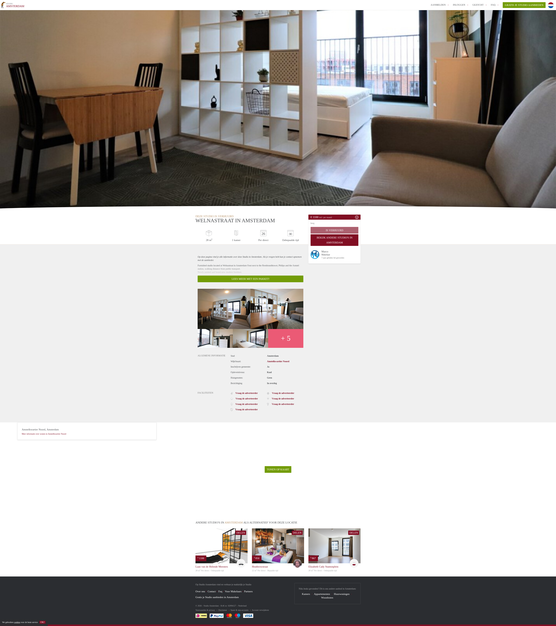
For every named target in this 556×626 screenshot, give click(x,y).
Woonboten (327, 597)
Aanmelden (438, 5)
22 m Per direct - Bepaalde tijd (265, 571)
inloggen (459, 5)
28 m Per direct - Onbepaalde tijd (209, 571)
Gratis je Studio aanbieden (524, 5)
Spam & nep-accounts (240, 610)
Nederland (242, 606)
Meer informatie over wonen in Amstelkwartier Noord (44, 434)
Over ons (200, 591)
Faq (220, 591)
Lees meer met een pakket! (250, 278)
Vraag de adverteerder (246, 393)
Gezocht (478, 5)
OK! (42, 622)
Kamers (306, 594)
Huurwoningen (342, 594)
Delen (240, 532)
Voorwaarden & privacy (205, 610)
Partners (248, 591)
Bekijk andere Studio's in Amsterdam (334, 240)
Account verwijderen (260, 610)
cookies (17, 622)
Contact (212, 591)
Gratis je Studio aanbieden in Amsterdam (217, 597)
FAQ (493, 5)
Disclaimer (223, 610)
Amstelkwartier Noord (278, 361)
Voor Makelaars (233, 591)
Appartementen (322, 594)
